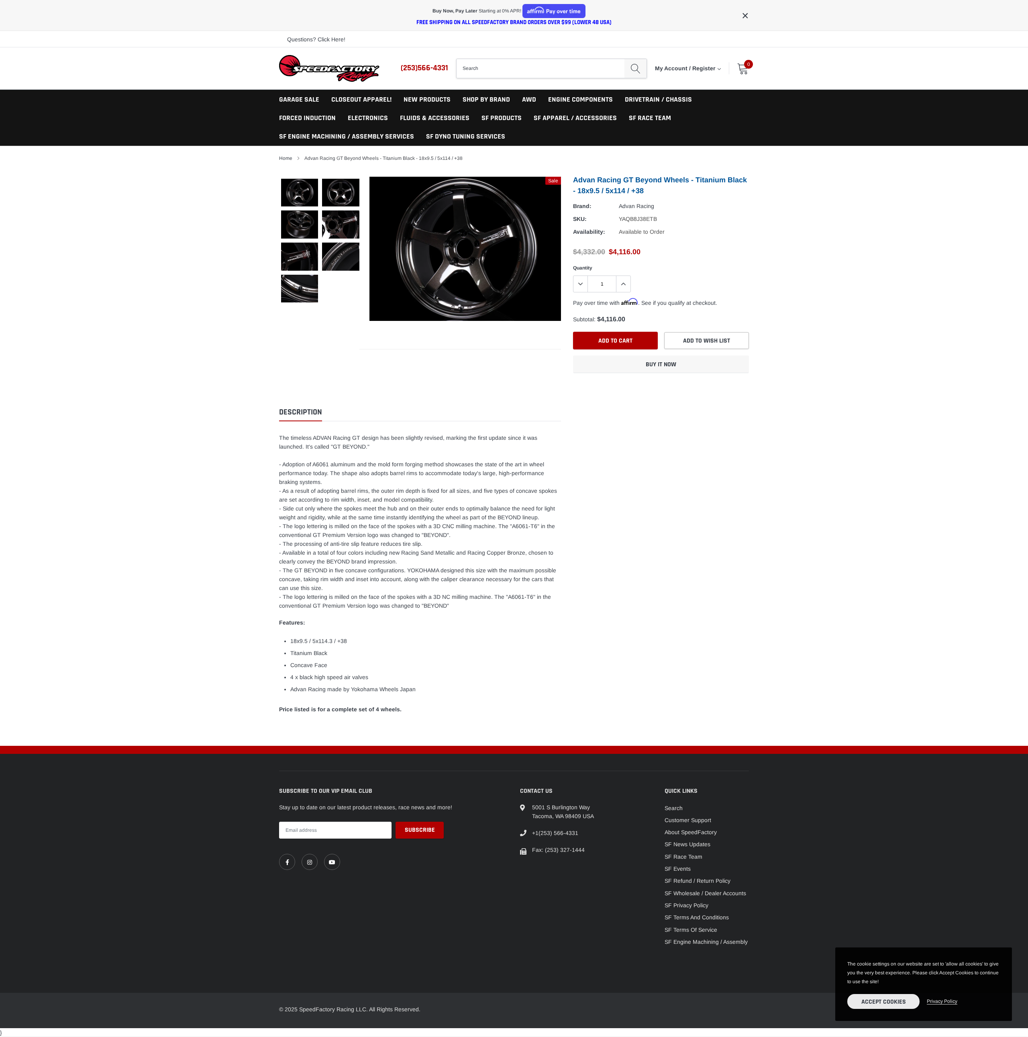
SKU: (580, 219)
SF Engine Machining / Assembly (706, 942)
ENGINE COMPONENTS (580, 99)
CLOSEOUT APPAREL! (361, 99)
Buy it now (661, 364)
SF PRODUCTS (501, 117)
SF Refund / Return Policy (697, 881)
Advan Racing (636, 206)
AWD (529, 99)
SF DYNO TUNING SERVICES (465, 136)
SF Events (678, 869)
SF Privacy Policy (686, 905)
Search (674, 808)
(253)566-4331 (424, 68)
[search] (635, 68)
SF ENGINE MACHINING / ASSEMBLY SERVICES (346, 136)
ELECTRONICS (368, 117)
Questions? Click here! (316, 39)
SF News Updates (687, 844)
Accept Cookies (883, 1002)
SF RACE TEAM (650, 117)
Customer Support (688, 820)
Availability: (589, 232)
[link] (287, 862)
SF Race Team (683, 856)
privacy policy (942, 1001)
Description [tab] (300, 412)
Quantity (582, 268)
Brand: (582, 206)
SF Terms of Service (691, 930)
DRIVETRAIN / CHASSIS (658, 99)
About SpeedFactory (691, 832)
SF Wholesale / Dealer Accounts (705, 893)
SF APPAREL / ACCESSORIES (575, 117)
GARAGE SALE (299, 99)
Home (285, 158)
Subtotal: (584, 319)
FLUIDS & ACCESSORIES (434, 117)
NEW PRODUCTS (427, 99)
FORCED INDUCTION (307, 117)
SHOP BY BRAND (486, 99)
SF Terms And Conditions (697, 917)
